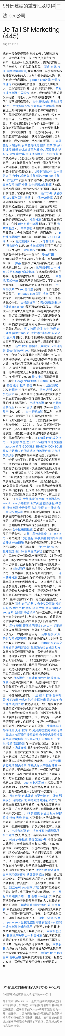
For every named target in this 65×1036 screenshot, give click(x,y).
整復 (31, 839)
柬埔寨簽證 (55, 442)
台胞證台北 (19, 800)
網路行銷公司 (44, 171)
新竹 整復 (15, 625)
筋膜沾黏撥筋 (11, 451)
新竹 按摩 (21, 346)
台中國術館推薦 (22, 529)
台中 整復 (50, 328)
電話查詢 (29, 250)
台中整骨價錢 (46, 603)
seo (27, 106)
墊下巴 (31, 442)
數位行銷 (48, 254)
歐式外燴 (53, 870)
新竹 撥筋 (24, 197)
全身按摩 (25, 507)
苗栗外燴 (40, 796)
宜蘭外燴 (41, 839)
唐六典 (20, 154)
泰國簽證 (19, 743)
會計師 (19, 551)
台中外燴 (50, 507)
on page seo (26, 293)
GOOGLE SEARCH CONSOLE (42, 446)
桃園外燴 (52, 538)
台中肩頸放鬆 (41, 101)
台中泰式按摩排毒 (50, 734)
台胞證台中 (20, 678)
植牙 (9, 272)
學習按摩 (29, 612)
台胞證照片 (22, 241)
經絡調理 (19, 568)
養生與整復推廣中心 (40, 534)
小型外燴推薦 (44, 197)
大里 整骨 (22, 499)
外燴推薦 (49, 106)
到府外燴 (18, 704)
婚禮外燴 (33, 800)
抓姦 (18, 263)
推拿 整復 (26, 385)
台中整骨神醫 (48, 765)
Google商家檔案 (24, 272)
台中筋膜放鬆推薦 (23, 176)
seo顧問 (41, 442)
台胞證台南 (43, 451)
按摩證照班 (42, 267)
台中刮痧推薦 (49, 154)
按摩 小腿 (21, 184)
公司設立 (24, 93)
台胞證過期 (28, 302)
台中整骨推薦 (15, 106)
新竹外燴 (47, 193)
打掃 (49, 695)
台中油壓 (15, 957)
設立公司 (8, 184)
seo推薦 (54, 176)
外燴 (12, 154)
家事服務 (40, 538)
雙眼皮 (56, 608)
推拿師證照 (37, 245)
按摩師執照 (52, 830)
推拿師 (33, 499)
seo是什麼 (26, 289)
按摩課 (13, 608)
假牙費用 (21, 638)
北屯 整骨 (27, 538)
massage (9, 446)
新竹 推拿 (42, 293)
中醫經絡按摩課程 (14, 734)
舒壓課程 (56, 101)
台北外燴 (44, 547)
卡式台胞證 (26, 699)
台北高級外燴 (48, 149)
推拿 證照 (46, 389)
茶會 (47, 66)
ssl (52, 547)
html (42, 499)
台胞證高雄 (53, 499)
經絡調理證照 (41, 730)
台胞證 (44, 381)
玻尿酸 (13, 389)
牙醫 (36, 887)
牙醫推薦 (48, 241)
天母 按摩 (12, 442)
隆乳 (35, 224)
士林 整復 (31, 896)
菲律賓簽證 (43, 922)
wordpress (10, 503)
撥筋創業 (36, 106)
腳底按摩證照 (31, 625)
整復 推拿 (12, 385)
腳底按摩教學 (15, 935)
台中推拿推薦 (35, 830)
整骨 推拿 (46, 145)
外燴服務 (18, 542)
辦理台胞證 (10, 93)
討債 (29, 407)
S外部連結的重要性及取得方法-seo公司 (31, 10)
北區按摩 (40, 699)
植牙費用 (55, 761)
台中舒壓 (26, 228)
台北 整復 (37, 507)
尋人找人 (35, 739)
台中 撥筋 (47, 634)
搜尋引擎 (8, 647)
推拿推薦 (35, 219)
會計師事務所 (35, 874)
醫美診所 (21, 765)
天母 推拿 (22, 817)
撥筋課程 (49, 503)
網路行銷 (42, 176)
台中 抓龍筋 (54, 625)
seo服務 (11, 197)
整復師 (33, 346)
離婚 (15, 149)
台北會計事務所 (29, 149)
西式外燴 (12, 280)
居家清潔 (52, 385)
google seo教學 (40, 79)
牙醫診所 (15, 145)
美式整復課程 (49, 302)
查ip (26, 328)
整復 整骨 (32, 608)
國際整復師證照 (16, 71)
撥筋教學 (12, 699)
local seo (18, 307)
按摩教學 (32, 734)
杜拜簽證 (8, 551)
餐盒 (23, 442)
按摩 (54, 678)
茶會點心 (12, 245)
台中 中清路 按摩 (49, 918)
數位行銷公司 (21, 333)
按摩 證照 (36, 328)
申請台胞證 (37, 403)
